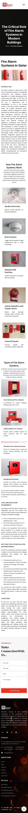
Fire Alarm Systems (6, 787)
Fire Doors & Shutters (7, 793)
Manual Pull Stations (10, 270)
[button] (23, 808)
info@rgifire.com (8, 753)
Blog (2, 764)
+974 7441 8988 (7, 749)
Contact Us (4, 775)
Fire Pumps (4, 784)
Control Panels (11, 341)
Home (7, 46)
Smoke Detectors (12, 206)
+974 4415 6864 (8, 747)
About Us (3, 773)
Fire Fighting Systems (7, 790)
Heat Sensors (10, 237)
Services (3, 767)
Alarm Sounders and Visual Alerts (14, 307)
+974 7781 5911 (18, 749)
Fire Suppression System (8, 796)
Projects (3, 770)
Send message (14, 690)
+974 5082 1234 (19, 747)
